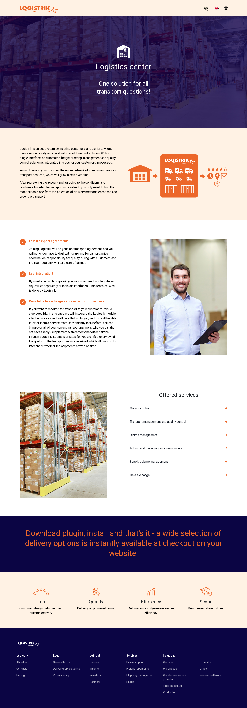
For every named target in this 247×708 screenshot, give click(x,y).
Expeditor (205, 662)
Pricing (20, 675)
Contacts (21, 668)
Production (169, 692)
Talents (94, 668)
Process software (210, 675)
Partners (95, 681)
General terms (61, 662)
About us (21, 662)
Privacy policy (61, 675)
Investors (95, 675)
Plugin (130, 681)
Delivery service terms (66, 668)
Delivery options (136, 662)
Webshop (168, 662)
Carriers (94, 662)
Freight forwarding (137, 668)
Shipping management (140, 675)
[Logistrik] (33, 8)
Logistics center (172, 685)
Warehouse (170, 668)
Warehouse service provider (174, 677)
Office (203, 668)
